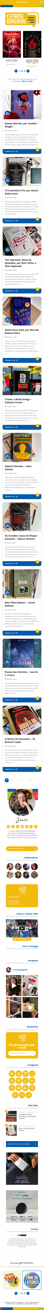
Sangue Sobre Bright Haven (32, 61)
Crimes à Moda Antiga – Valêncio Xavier (18, 401)
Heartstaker (12, 61)
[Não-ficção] (7, 113)
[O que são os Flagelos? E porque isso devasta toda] (13, 1007)
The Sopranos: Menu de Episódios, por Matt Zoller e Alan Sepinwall (20, 263)
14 (30, 780)
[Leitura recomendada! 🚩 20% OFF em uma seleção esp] (30, 1007)
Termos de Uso (22, 1247)
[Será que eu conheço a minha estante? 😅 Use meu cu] (13, 985)
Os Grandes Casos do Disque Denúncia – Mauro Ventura (21, 537)
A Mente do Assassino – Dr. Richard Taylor (20, 740)
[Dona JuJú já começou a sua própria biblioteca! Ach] (30, 985)
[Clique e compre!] (22, 1168)
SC (37, 1304)
